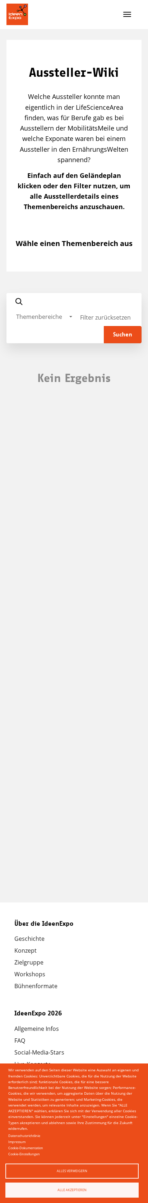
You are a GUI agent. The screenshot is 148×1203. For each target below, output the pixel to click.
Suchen (122, 335)
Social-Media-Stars (39, 1052)
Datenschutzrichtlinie (24, 1136)
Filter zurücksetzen (105, 317)
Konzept (25, 950)
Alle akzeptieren (72, 1190)
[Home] (17, 14)
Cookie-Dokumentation (25, 1148)
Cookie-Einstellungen (24, 1154)
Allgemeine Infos (36, 1029)
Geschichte (29, 939)
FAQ (19, 1040)
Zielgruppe (28, 962)
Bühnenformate (35, 986)
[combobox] (44, 316)
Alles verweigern (72, 1171)
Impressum (17, 1142)
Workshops (29, 974)
